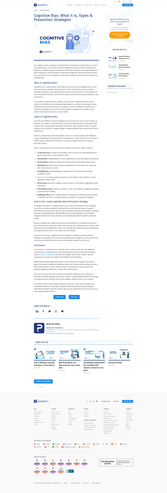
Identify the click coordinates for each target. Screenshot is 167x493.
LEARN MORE (60, 297)
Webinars (70, 424)
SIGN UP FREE (127, 5)
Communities (54, 418)
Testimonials (129, 418)
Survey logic (36, 416)
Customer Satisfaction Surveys (111, 420)
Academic (86, 416)
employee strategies (47, 255)
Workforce (53, 416)
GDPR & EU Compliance (109, 426)
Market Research (44, 10)
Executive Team (129, 414)
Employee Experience (108, 429)
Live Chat (116, 401)
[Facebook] (43, 311)
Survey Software (54, 412)
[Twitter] (49, 311)
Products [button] (69, 5)
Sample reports (37, 414)
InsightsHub (54, 428)
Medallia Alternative (88, 429)
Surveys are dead (115, 363)
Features (97, 5)
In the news (128, 416)
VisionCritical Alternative (89, 427)
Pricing (104, 5)
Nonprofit (86, 414)
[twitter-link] (90, 401)
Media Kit (128, 426)
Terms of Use (85, 483)
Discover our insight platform (119, 35)
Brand (127, 424)
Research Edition (55, 424)
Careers (128, 422)
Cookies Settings (96, 483)
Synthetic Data (107, 433)
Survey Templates (72, 418)
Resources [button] (88, 5)
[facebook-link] (86, 401)
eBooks (70, 416)
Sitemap (65, 483)
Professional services (39, 422)
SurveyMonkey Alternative (90, 425)
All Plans (86, 412)
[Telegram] (62, 311)
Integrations (36, 420)
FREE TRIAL (74, 297)
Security (36, 424)
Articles (70, 414)
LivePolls (53, 426)
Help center (107, 401)
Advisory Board (129, 420)
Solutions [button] (78, 5)
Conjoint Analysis (108, 414)
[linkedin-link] (93, 401)
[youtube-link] (96, 401)
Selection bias (42, 177)
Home (35, 10)
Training (70, 422)
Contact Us (128, 428)
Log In (130, 1)
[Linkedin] (37, 311)
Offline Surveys (107, 418)
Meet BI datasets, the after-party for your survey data (69, 365)
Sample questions (38, 412)
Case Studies (71, 420)
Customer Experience (56, 414)
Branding (36, 418)
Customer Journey (108, 431)
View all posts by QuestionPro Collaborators (60, 333)
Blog (69, 412)
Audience (53, 420)
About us (128, 412)
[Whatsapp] (55, 311)
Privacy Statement (75, 483)
